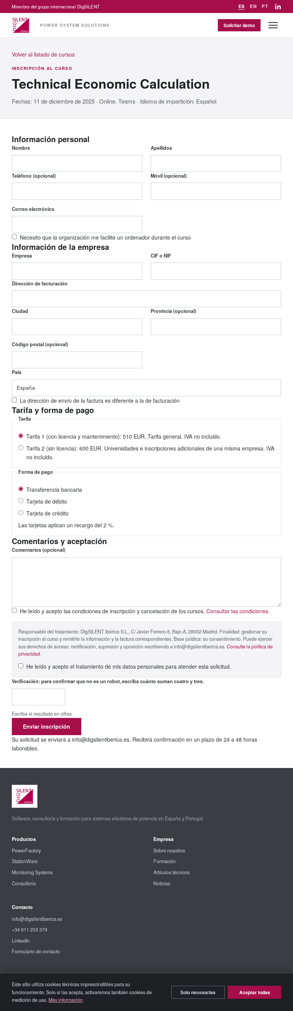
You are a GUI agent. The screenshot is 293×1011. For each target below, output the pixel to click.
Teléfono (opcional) (34, 175)
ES (241, 6)
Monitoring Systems (32, 872)
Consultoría (24, 883)
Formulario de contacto (36, 951)
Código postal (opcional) (40, 344)
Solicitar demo (239, 25)
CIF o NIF (161, 255)
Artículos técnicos (171, 872)
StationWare (25, 861)
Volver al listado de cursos (43, 54)
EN (253, 6)
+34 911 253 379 (29, 929)
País (16, 372)
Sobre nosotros (169, 850)
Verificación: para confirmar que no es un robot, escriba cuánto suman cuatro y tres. (108, 681)
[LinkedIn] (278, 6)
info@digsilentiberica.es (37, 918)
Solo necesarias (198, 992)
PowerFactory (26, 850)
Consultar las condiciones (237, 611)
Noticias (161, 883)
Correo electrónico (33, 209)
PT (265, 6)
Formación (164, 861)
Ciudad (20, 311)
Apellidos (161, 147)
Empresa (22, 255)
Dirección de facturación (40, 283)
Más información (65, 999)
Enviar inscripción (46, 726)
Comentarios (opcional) (38, 549)
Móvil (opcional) (169, 175)
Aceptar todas (254, 992)
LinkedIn (21, 940)
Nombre (21, 147)
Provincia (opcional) (173, 311)
